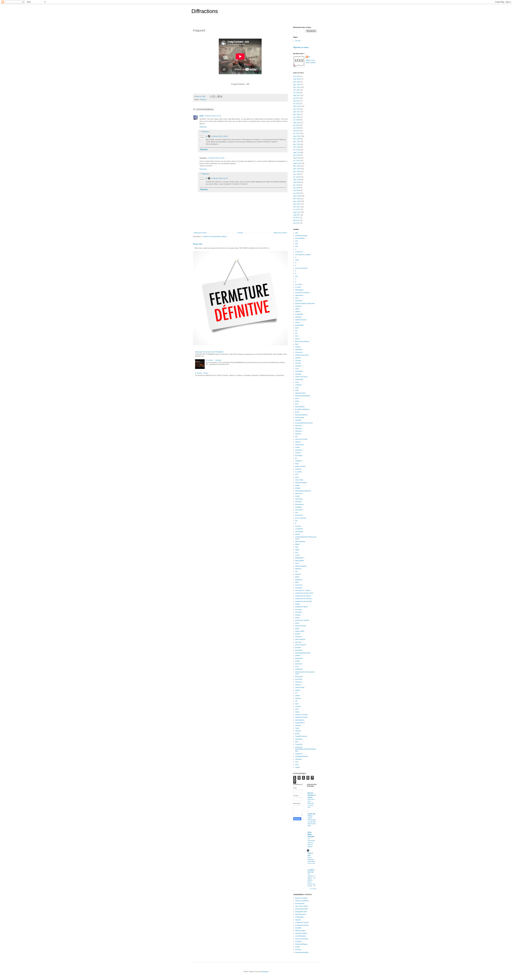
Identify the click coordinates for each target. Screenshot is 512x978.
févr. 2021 (296, 109)
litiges (297, 550)
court (297, 382)
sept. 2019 (297, 152)
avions (297, 322)
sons (297, 709)
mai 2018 (296, 190)
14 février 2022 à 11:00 (219, 178)
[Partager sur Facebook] (218, 96)
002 (296, 244)
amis (297, 298)
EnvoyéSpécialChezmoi (304, 423)
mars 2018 (297, 196)
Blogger (265, 972)
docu (297, 398)
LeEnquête (299, 532)
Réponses (205, 132)
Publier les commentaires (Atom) (215, 236)
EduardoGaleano (301, 415)
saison (297, 695)
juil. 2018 (296, 185)
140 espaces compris (303, 255)
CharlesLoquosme (302, 355)
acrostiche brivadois (302, 293)
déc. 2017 (296, 204)
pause (297, 618)
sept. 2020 (297, 123)
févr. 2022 (296, 82)
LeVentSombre (300, 936)
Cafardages (299, 917)
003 (296, 246)
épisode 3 (298, 431)
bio (296, 331)
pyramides (299, 658)
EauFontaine (300, 407)
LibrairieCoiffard (301, 933)
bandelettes (299, 325)
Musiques (203, 99)
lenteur (297, 534)
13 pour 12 (299, 252)
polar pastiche (300, 639)
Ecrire (297, 412)
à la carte (298, 284)
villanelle (298, 759)
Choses (298, 363)
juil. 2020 (296, 125)
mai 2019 (296, 158)
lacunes (298, 526)
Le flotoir (298, 941)
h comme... (299, 472)
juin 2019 (296, 155)
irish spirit (298, 510)
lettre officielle (300, 542)
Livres (297, 555)
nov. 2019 (296, 147)
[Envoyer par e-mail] (211, 96)
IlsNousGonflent (301, 483)
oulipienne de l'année (303, 596)
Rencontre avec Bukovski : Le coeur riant (311, 803)
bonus (297, 339)
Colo (297, 369)
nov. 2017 (296, 207)
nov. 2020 (296, 117)
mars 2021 (297, 106)
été (296, 436)
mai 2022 (296, 76)
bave (297, 328)
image (297, 485)
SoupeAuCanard (301, 717)
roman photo (299, 687)
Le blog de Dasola (302, 925)
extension (298, 450)
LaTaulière (299, 529)
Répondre (203, 127)
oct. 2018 (296, 177)
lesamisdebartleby (302, 952)
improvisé (298, 493)
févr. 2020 (296, 139)
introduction (299, 504)
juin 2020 (296, 128)
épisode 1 (298, 426)
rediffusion (299, 669)
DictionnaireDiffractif (302, 396)
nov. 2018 (296, 174)
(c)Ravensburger (301, 236)
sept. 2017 (297, 212)
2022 (297, 260)
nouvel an (298, 585)
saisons (298, 698)
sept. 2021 (297, 95)
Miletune (298, 569)
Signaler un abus (301, 47)
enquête (298, 420)
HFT (296, 474)
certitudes (298, 350)
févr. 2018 (296, 199)
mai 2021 (296, 101)
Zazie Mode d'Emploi (311, 834)
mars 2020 (297, 136)
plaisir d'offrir (299, 631)
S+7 (296, 693)
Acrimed (298, 950)
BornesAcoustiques (302, 341)
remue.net (311, 814)
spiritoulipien (300, 720)
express (298, 442)
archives (298, 306)
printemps (298, 650)
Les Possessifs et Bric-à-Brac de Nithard (311, 842)
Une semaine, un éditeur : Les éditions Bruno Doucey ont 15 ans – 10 (312, 880)
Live (296, 552)
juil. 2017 (296, 218)
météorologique (301, 566)
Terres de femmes (301, 939)
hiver (297, 477)
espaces (298, 434)
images (298, 488)
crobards (298, 385)
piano (297, 628)
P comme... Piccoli (201, 373)
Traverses (298, 744)
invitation (298, 507)
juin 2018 (296, 188)
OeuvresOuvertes (301, 909)
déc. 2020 (296, 114)
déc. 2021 (296, 87)
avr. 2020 (296, 133)
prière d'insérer (300, 645)
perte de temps (300, 626)
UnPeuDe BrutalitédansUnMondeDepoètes (305, 749)
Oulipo (297, 604)
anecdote (298, 301)
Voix (296, 762)
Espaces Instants (301, 898)
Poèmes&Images (301, 944)
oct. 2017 (296, 209)
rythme (297, 690)
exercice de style (301, 439)
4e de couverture (301, 268)
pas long (298, 609)
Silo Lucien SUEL (301, 906)
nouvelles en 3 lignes (303, 590)
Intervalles (299, 499)
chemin (298, 358)
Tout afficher (313, 888)
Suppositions (300, 723)
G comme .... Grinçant (213, 360)
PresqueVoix (299, 903)
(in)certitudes (300, 238)
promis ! (298, 656)
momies (298, 574)
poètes (297, 634)
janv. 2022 (297, 84)
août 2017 (297, 215)
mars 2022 (297, 79)
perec (297, 623)
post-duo (298, 642)
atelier (297, 309)
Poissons (298, 637)
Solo (297, 704)
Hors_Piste (299, 480)
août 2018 (297, 182)
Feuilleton (298, 456)
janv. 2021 (297, 112)
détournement (300, 393)
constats (298, 374)
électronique (299, 417)
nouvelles (298, 588)
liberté (297, 544)
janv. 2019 (297, 169)
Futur (297, 464)
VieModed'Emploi (301, 756)
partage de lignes (301, 607)
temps (297, 734)
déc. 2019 (296, 144)
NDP (297, 582)
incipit (297, 496)
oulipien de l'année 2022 (304, 593)
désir (297, 390)
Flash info (197, 244)
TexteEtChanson (301, 736)
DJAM (297, 947)
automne (298, 317)
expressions (299, 445)
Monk (297, 577)
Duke (297, 401)
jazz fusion (299, 515)
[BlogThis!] (213, 96)
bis (296, 333)
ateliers (298, 312)
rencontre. (299, 679)
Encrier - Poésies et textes (312, 795)
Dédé (201, 116)
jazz (296, 513)
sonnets (298, 706)
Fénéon (298, 453)
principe (298, 647)
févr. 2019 (296, 166)
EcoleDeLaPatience (302, 409)
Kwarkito (298, 928)
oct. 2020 (296, 120)
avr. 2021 (296, 104)
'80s (296, 233)
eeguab (298, 920)
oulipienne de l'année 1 (303, 599)
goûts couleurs (300, 466)
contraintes (299, 379)
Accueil (240, 233)
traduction (298, 739)
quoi (296, 666)
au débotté (299, 314)
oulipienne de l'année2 (303, 601)
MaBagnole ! (299, 558)
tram (296, 742)
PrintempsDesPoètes (303, 653)
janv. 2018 (297, 201)
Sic (296, 701)
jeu (296, 521)
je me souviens (300, 518)
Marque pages (300, 931)
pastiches (298, 612)
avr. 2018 (296, 193)
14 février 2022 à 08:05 (219, 136)
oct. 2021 (296, 93)
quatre (297, 661)
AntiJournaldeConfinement (305, 303)
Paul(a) (298, 615)
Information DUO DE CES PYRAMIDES (209, 352)
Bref (296, 344)
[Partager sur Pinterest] (221, 96)
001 (296, 241)
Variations (298, 754)
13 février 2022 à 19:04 (216, 158)
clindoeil (298, 366)
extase (297, 447)
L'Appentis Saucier (302, 922)
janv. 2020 (297, 141)
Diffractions (204, 11)
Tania (297, 728)
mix (296, 571)
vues (297, 764)
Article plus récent (200, 233)
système (298, 725)
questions (298, 664)
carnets (298, 347)
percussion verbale (302, 620)
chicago (298, 360)
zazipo (297, 767)
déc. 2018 (296, 171)
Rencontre (299, 677)
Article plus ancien (280, 233)
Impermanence (300, 914)
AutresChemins (300, 320)
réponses (298, 682)
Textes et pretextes (302, 901)
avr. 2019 (296, 161)
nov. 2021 (296, 90)
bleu (296, 336)
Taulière (298, 731)
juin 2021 (296, 98)
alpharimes (299, 295)
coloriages (299, 371)
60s (296, 276)
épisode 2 (298, 428)
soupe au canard (301, 715)
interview (298, 502)
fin (296, 458)
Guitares (298, 469)
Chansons (299, 352)
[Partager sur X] (216, 96)
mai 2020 (296, 131)
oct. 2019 (296, 150)
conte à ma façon (301, 377)
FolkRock (298, 461)
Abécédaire (299, 290)
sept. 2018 (297, 180)
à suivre (298, 287)
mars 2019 (297, 163)
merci (297, 563)
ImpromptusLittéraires (303, 491)
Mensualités (299, 561)
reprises (298, 685)
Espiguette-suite (301, 912)
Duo (296, 404)
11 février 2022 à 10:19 (212, 116)
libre (296, 547)
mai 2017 (296, 223)
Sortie (297, 712)
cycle (297, 388)
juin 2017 (296, 220)
